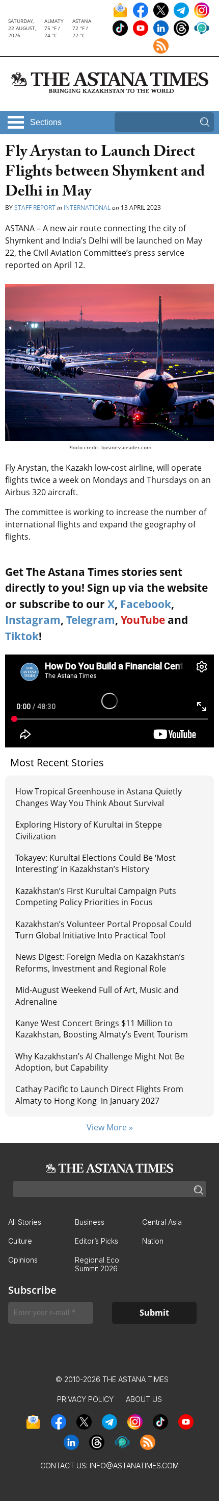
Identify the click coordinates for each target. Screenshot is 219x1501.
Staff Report (35, 207)
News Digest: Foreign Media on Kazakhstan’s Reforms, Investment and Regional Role (100, 962)
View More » (110, 1127)
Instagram (33, 620)
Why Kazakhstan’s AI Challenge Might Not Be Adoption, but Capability (99, 1062)
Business (89, 1222)
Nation (152, 1241)
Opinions (23, 1259)
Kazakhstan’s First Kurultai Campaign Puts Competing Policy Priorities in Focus (95, 896)
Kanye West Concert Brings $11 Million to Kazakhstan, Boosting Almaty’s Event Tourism (101, 1029)
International (87, 207)
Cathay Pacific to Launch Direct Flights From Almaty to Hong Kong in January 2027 (99, 1094)
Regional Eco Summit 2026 (97, 1264)
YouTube (143, 620)
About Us (144, 1399)
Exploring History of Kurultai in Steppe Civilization (88, 830)
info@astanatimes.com (134, 1465)
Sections (46, 122)
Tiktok (22, 636)
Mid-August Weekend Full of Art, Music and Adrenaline (97, 995)
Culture (20, 1241)
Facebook (145, 604)
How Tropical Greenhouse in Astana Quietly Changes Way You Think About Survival (98, 797)
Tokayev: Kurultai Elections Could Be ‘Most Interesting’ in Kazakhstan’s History (95, 863)
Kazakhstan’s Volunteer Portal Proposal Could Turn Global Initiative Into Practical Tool (103, 929)
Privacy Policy (85, 1399)
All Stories (24, 1222)
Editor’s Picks (96, 1241)
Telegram (90, 620)
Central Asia (162, 1222)
